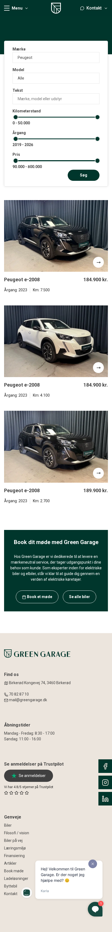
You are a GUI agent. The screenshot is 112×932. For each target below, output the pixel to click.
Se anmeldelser (32, 775)
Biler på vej (13, 840)
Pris (16, 154)
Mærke (19, 49)
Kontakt (10, 894)
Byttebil (10, 886)
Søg (83, 175)
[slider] (15, 117)
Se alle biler (79, 597)
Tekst (18, 90)
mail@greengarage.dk (28, 700)
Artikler (10, 863)
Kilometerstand (27, 111)
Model (18, 70)
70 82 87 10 (19, 694)
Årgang (19, 133)
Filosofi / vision (16, 833)
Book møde (14, 871)
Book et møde (39, 597)
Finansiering (14, 856)
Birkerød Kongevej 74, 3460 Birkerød (39, 683)
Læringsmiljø (15, 848)
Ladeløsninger (16, 878)
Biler (8, 825)
